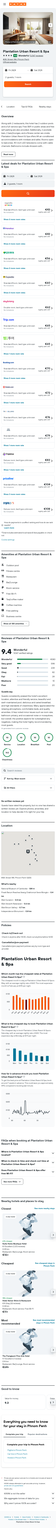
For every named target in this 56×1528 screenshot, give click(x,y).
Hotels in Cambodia (41, 1517)
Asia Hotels (26, 1517)
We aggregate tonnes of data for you (21, 1498)
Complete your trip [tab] (14, 1434)
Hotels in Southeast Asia (17, 1519)
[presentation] (24, 977)
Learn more (9, 528)
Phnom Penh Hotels (37, 1519)
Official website (10, 62)
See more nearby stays (44, 1208)
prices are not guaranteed (13, 1486)
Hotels (16, 1517)
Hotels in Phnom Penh (16, 1457)
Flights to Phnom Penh (17, 1450)
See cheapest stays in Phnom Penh (45, 1264)
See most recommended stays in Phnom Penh (44, 1321)
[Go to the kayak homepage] (17, 4)
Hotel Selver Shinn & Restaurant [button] (16, 1300)
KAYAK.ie (7, 1517)
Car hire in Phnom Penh (17, 1454)
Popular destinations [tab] (37, 1434)
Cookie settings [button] (7, 539)
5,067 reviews (36, 55)
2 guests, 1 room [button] (13, 77)
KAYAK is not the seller (14, 1493)
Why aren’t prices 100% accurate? (20, 1503)
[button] (5, 4)
